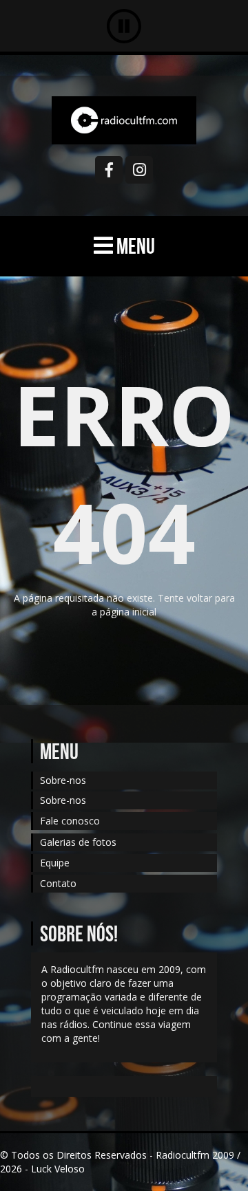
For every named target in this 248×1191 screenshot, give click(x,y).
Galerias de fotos (78, 842)
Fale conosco (70, 820)
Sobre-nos (63, 780)
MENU (134, 246)
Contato (58, 883)
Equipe (55, 862)
